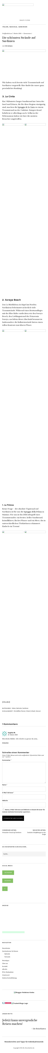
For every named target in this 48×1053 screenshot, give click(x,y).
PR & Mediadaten (8, 972)
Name (4, 785)
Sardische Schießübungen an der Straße (36, 832)
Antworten (5, 743)
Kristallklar (17, 711)
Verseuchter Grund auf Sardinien (11, 831)
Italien (5, 27)
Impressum (6, 975)
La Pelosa (9, 505)
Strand (28, 711)
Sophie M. (12, 733)
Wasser (38, 711)
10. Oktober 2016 (13, 735)
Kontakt (4, 966)
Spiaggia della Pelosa (33, 512)
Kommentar (6, 760)
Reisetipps (5, 960)
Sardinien (22, 27)
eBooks (4, 969)
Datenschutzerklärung (9, 978)
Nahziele (13, 27)
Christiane (8, 46)
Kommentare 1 (28, 33)
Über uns (5, 963)
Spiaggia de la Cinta (26, 107)
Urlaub (33, 711)
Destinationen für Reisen (10, 951)
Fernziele (7, 957)
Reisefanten (6, 948)
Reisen (23, 711)
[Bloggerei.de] (6, 1003)
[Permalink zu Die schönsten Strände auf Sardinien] (24, 51)
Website (5, 800)
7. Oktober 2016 (16, 33)
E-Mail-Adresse (8, 793)
